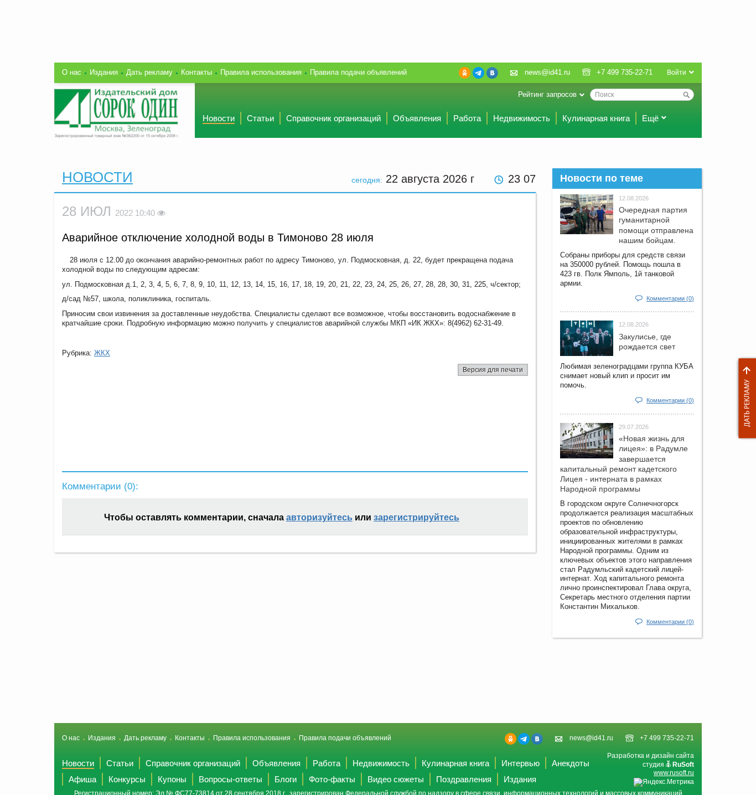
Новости (219, 118)
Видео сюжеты (395, 779)
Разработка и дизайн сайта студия (650, 764)
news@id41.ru (547, 72)
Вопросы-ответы (230, 779)
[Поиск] (686, 94)
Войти (676, 72)
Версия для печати (493, 370)
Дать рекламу (744, 398)
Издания (104, 72)
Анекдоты (570, 763)
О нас (71, 72)
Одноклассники (464, 73)
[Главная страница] (116, 113)
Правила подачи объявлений (358, 72)
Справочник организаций (333, 118)
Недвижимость (521, 118)
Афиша (82, 779)
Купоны (172, 779)
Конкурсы (127, 779)
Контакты (196, 72)
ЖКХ (102, 353)
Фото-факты (332, 779)
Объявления (417, 118)
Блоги (286, 779)
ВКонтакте (492, 73)
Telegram (478, 73)
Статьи (260, 118)
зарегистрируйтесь (416, 517)
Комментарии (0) (670, 298)
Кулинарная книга (596, 118)
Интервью (520, 763)
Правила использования (261, 72)
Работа (467, 118)
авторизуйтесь (319, 517)
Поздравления (463, 779)
